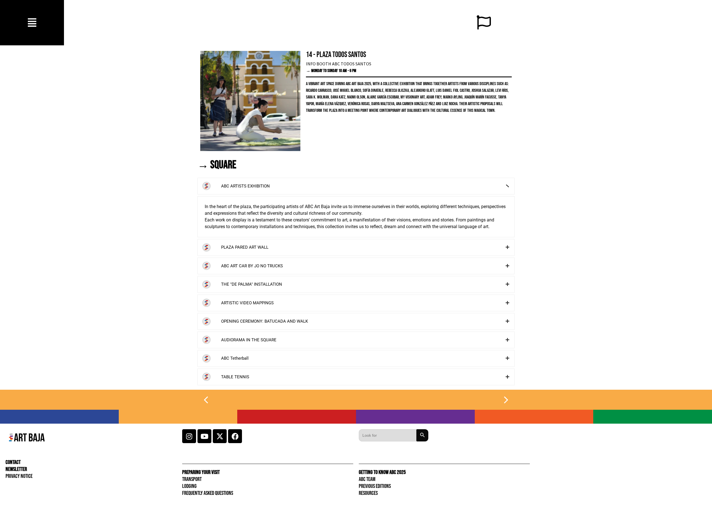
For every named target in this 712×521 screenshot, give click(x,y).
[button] (32, 23)
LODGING (189, 486)
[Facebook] (235, 436)
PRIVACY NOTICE (19, 476)
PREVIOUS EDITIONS (375, 486)
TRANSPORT (192, 479)
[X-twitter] (220, 436)
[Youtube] (204, 436)
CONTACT (13, 462)
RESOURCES (368, 493)
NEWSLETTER (16, 469)
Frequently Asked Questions (207, 493)
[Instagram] (189, 436)
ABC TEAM (367, 479)
